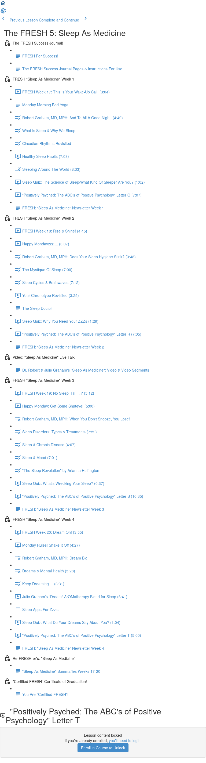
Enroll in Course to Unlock (103, 747)
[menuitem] (3, 12)
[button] (3, 5)
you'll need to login (125, 740)
